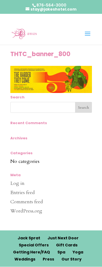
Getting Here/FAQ (31, 252)
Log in (17, 183)
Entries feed (22, 192)
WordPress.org (26, 211)
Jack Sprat (29, 238)
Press (48, 259)
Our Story (71, 259)
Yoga (78, 252)
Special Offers (34, 245)
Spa (61, 252)
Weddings (24, 259)
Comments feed (26, 201)
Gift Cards (67, 245)
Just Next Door (63, 238)
